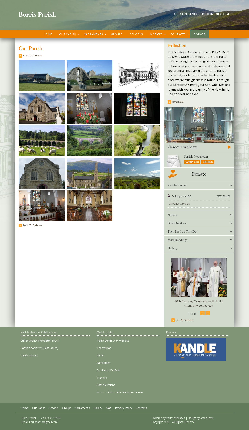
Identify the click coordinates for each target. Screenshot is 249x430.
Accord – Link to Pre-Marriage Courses (120, 392)
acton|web (206, 418)
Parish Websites (175, 418)
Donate (199, 34)
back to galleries (32, 55)
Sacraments (93, 34)
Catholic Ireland (106, 385)
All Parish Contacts (179, 203)
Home (48, 34)
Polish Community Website (113, 340)
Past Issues (207, 161)
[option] (199, 283)
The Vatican (104, 348)
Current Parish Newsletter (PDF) (40, 340)
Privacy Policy (123, 408)
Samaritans (103, 363)
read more (178, 102)
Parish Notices (29, 355)
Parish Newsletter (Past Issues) (39, 348)
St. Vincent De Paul (108, 370)
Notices (156, 34)
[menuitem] (48, 34)
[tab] (199, 185)
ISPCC (100, 355)
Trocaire (102, 377)
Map (108, 408)
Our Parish (67, 34)
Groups (116, 34)
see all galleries (184, 320)
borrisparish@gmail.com (43, 422)
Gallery (98, 408)
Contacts (178, 34)
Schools (136, 34)
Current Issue (192, 161)
